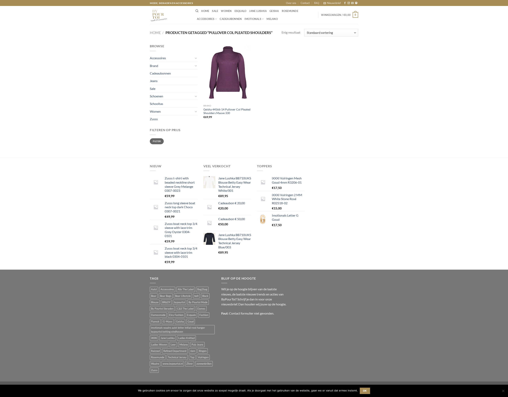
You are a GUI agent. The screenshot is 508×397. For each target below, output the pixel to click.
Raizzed (155, 350)
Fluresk (155, 321)
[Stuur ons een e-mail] (352, 3)
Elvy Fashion (176, 315)
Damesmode (158, 315)
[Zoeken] (196, 11)
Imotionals (252, 18)
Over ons (291, 3)
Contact (305, 3)
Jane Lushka (258, 11)
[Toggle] (195, 58)
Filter (157, 141)
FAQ (316, 3)
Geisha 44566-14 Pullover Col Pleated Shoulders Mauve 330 (226, 111)
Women (226, 11)
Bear (153, 295)
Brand (154, 66)
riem (192, 350)
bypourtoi (179, 302)
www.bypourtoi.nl (173, 363)
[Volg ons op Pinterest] (356, 3)
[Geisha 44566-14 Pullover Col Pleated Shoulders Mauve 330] (227, 73)
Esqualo (240, 11)
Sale (215, 11)
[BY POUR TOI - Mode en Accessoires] (170, 15)
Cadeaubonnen (231, 18)
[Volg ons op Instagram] (348, 3)
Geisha (274, 11)
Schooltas (156, 104)
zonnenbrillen (204, 363)
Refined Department (175, 350)
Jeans (154, 81)
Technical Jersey (177, 357)
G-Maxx (167, 321)
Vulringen (203, 357)
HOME (205, 11)
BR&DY (166, 302)
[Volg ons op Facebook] (345, 3)
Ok (365, 390)
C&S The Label (185, 308)
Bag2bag (202, 289)
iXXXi (154, 338)
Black (205, 295)
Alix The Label (186, 289)
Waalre (155, 363)
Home (155, 32)
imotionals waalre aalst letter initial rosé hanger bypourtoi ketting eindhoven (178, 329)
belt (196, 295)
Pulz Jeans (197, 344)
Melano (272, 18)
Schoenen (156, 96)
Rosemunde (290, 11)
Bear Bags (165, 295)
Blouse (155, 302)
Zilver (189, 363)
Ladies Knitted (186, 338)
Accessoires (205, 18)
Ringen (203, 350)
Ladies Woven (159, 344)
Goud (191, 321)
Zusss (154, 119)
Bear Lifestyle (183, 295)
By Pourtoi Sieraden (162, 308)
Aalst (154, 289)
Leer (173, 344)
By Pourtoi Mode (198, 302)
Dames (201, 308)
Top (192, 357)
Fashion (203, 315)
